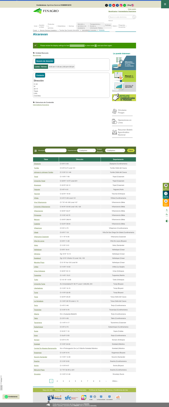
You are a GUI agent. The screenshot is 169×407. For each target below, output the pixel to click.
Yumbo (36, 168)
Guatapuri (37, 258)
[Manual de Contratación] (124, 76)
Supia (36, 331)
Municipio (41, 150)
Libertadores (38, 288)
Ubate (36, 232)
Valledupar (38, 249)
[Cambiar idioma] (132, 5)
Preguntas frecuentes (122, 26)
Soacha (36, 361)
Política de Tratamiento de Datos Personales (70, 390)
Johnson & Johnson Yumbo (43, 172)
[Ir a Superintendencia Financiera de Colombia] (1, 382)
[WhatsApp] (124, 5)
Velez (36, 245)
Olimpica (37, 254)
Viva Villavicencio (40, 202)
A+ (167, 214)
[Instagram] (121, 5)
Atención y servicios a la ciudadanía (82, 26)
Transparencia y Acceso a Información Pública (96, 26)
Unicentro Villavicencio (42, 206)
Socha (36, 365)
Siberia (36, 314)
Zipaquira (37, 164)
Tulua (36, 297)
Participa (108, 25)
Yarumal (37, 194)
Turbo (36, 279)
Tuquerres (37, 275)
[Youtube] (113, 5)
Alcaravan (37, 185)
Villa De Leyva (39, 241)
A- (167, 209)
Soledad (37, 344)
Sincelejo (37, 374)
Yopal (36, 176)
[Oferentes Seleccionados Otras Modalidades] (124, 63)
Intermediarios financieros (127, 11)
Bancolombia (37, 55)
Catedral (37, 224)
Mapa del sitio (47, 390)
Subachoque (38, 327)
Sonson (36, 340)
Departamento (72, 150)
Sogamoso (38, 352)
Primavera (37, 215)
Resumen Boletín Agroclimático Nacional (125, 132)
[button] (84, 405)
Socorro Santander (40, 357)
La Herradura (38, 301)
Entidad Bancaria (100, 150)
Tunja (36, 292)
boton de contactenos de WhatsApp (11, 396)
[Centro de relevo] (54, 397)
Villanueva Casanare (41, 237)
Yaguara (37, 189)
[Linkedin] (110, 5)
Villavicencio (38, 211)
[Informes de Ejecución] (124, 87)
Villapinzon (38, 228)
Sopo (36, 335)
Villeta (36, 198)
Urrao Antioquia (39, 271)
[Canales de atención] (166, 202)
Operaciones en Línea (124, 121)
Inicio (35, 26)
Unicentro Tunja (39, 284)
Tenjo (36, 305)
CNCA (115, 26)
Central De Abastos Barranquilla (45, 348)
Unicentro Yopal (39, 181)
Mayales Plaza (39, 262)
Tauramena (38, 322)
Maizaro (37, 219)
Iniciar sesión (132, 9)
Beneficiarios (113, 11)
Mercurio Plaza (39, 370)
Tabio (36, 318)
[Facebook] (117, 5)
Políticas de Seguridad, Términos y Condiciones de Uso (108, 390)
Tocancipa (37, 310)
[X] (106, 5)
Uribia (36, 267)
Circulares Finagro (122, 111)
